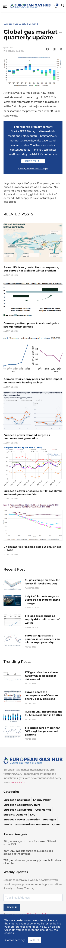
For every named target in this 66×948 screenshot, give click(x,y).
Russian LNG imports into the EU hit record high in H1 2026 (43, 713)
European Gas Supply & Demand (21, 23)
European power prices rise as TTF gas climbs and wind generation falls (33, 492)
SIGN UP (12, 907)
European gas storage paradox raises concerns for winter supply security (42, 639)
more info (17, 782)
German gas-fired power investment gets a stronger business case (31, 325)
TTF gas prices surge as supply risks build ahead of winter (42, 619)
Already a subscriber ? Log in (33, 168)
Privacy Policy (41, 914)
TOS (29, 914)
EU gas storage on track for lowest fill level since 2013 (42, 581)
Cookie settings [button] (15, 940)
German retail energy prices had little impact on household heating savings (33, 380)
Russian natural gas (42, 198)
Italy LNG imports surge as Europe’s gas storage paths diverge (42, 600)
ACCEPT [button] (34, 940)
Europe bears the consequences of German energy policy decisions (41, 695)
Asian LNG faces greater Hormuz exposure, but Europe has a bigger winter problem (31, 269)
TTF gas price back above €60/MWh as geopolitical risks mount (41, 676)
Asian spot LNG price (23, 183)
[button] (47, 49)
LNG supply (22, 198)
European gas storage (25, 187)
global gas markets (27, 190)
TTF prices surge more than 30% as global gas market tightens (43, 731)
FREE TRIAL (33, 161)
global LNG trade (40, 194)
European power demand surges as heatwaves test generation (27, 436)
